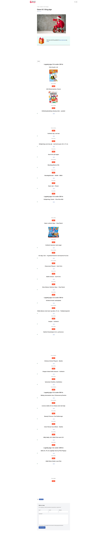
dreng (48, 41)
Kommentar (41, 513)
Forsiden (38, 6)
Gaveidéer (41, 6)
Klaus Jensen (39, 11)
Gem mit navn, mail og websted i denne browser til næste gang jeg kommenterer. (51, 525)
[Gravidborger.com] (33, 2)
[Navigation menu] (76, 2)
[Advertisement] (53, 52)
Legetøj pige (41, 499)
